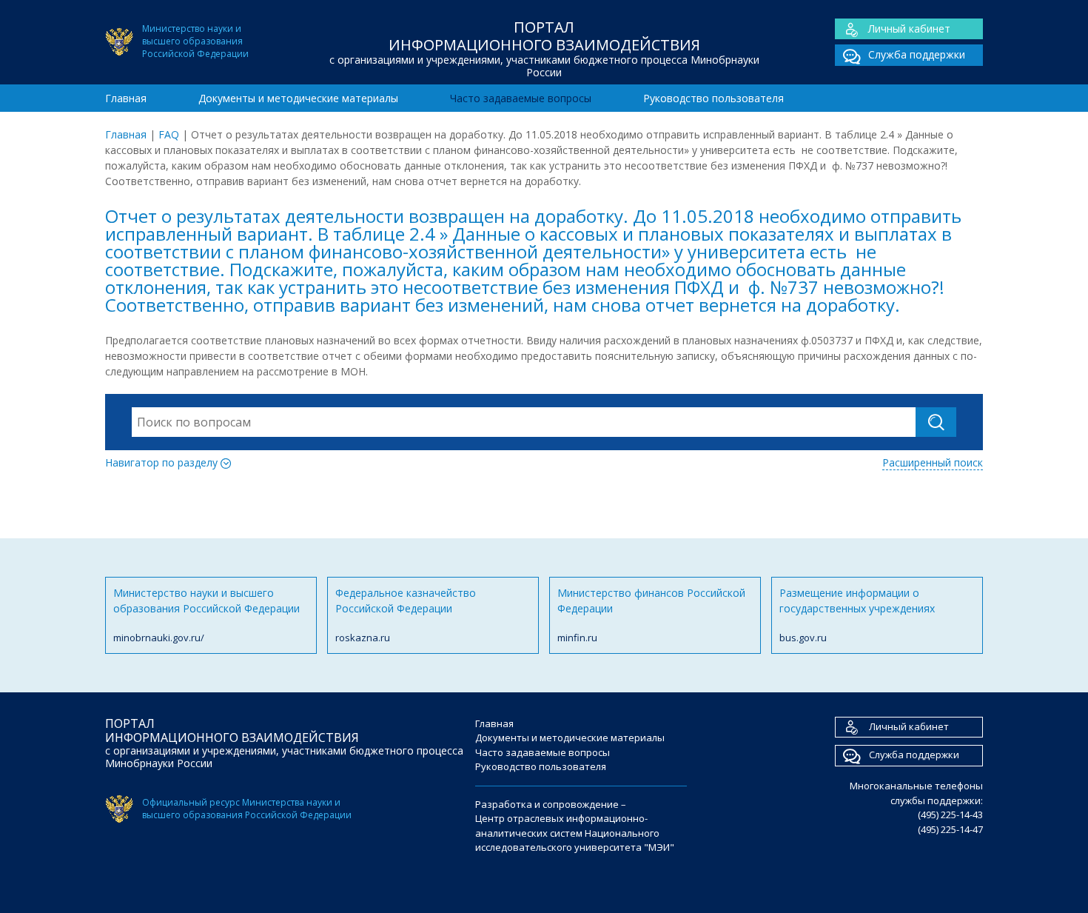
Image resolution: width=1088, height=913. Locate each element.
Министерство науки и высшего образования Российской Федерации (206, 615)
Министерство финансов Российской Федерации (651, 615)
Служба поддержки (916, 54)
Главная (126, 98)
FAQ (168, 134)
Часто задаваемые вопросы (520, 98)
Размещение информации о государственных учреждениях (857, 615)
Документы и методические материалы (298, 98)
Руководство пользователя (713, 98)
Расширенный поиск (932, 462)
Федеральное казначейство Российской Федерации (405, 615)
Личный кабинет (909, 28)
